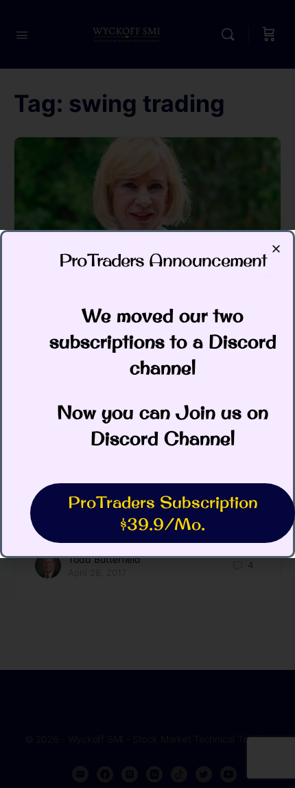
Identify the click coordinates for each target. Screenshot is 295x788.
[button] (276, 249)
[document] (147, 394)
